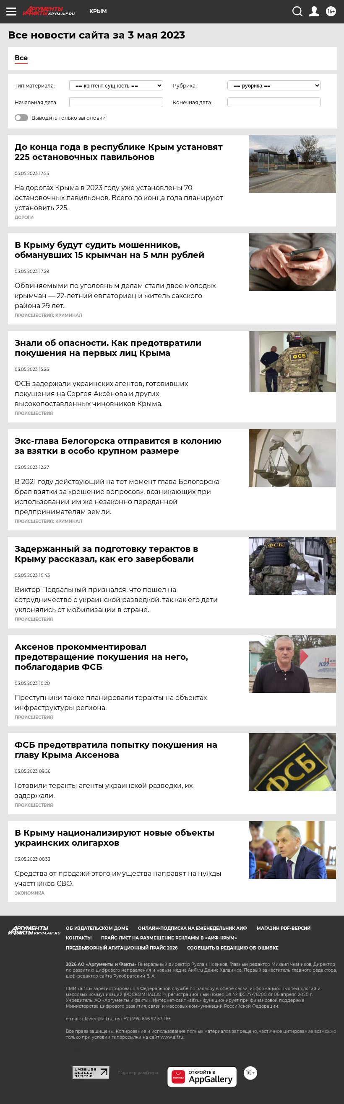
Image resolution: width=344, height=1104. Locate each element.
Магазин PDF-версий (283, 928)
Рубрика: (185, 85)
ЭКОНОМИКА (29, 893)
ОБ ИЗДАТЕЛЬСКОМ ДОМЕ (97, 928)
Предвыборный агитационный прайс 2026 (121, 948)
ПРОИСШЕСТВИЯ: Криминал (48, 316)
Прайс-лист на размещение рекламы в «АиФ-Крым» (169, 938)
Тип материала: (35, 85)
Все (21, 58)
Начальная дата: (36, 102)
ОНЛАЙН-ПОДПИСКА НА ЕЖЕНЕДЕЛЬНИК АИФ (192, 928)
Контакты (78, 938)
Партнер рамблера (138, 1072)
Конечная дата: (192, 102)
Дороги (24, 218)
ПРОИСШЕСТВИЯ (34, 414)
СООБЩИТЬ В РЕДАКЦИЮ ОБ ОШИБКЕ (233, 948)
